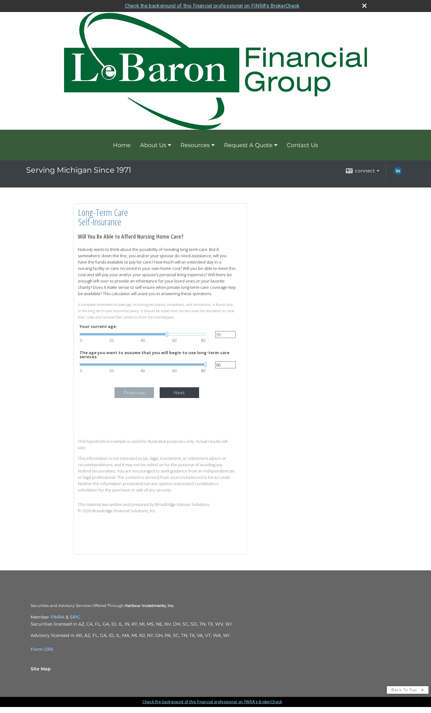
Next (179, 392)
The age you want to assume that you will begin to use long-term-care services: (154, 355)
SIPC (75, 617)
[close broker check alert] (364, 5)
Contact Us (302, 145)
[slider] (143, 334)
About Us (153, 145)
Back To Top (404, 689)
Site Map (41, 669)
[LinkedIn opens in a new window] (398, 173)
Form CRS (42, 649)
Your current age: (98, 326)
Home (122, 145)
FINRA (57, 617)
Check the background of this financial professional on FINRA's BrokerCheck (212, 6)
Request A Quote (248, 145)
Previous (134, 392)
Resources (195, 145)
